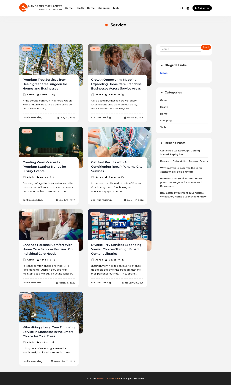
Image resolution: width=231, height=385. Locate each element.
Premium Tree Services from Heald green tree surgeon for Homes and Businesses (45, 84)
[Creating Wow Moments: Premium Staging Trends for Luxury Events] (51, 147)
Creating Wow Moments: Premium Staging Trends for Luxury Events (44, 166)
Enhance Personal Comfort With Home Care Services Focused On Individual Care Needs (48, 249)
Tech (116, 7)
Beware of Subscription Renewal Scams (184, 161)
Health (80, 7)
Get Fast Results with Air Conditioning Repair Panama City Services (116, 166)
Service (26, 49)
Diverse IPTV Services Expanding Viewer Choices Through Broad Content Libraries (116, 249)
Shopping (104, 7)
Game (69, 7)
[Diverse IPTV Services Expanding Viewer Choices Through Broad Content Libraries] (119, 230)
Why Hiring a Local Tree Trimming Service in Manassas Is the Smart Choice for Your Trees (49, 332)
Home (91, 7)
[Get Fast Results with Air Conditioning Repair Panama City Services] (119, 147)
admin (31, 94)
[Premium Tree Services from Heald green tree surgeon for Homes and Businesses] (51, 65)
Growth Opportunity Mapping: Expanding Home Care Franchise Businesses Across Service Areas (116, 84)
